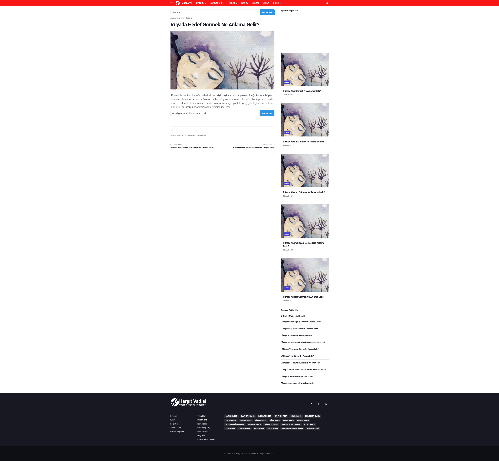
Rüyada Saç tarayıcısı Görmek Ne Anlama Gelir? (301, 363)
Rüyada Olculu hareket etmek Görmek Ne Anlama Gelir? (304, 370)
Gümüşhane (216, 3)
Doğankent (202, 420)
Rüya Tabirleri (186, 18)
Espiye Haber (231, 420)
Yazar (266, 3)
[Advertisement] (305, 31)
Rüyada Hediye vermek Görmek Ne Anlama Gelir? (192, 147)
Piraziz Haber (303, 420)
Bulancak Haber (248, 416)
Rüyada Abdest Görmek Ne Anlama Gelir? (303, 296)
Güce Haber (275, 420)
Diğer (276, 3)
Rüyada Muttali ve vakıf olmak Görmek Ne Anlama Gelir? (304, 342)
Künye (173, 420)
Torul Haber (273, 428)
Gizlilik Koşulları (177, 432)
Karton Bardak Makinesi (207, 440)
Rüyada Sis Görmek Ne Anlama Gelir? (297, 335)
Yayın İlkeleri (175, 428)
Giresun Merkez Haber (291, 424)
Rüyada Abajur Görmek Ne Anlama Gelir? (303, 141)
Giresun (200, 3)
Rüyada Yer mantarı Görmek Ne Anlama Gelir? (301, 349)
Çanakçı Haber (281, 416)
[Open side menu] (171, 3)
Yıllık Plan (201, 416)
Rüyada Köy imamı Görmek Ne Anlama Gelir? (300, 329)
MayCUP (201, 436)
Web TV (244, 3)
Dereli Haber (296, 416)
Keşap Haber (288, 420)
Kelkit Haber (309, 424)
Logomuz (174, 424)
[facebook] (311, 403)
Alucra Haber (231, 416)
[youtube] (318, 403)
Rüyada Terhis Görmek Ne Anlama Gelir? (298, 376)
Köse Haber (230, 428)
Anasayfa (187, 3)
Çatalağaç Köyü (204, 428)
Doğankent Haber (312, 416)
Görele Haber (261, 420)
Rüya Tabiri (202, 424)
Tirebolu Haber (254, 424)
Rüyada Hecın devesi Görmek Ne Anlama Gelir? (253, 147)
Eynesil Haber (246, 420)
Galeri (255, 3)
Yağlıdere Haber (271, 424)
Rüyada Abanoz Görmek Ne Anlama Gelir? (304, 192)
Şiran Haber (259, 428)
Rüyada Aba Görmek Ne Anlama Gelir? (302, 91)
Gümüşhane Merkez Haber (292, 428)
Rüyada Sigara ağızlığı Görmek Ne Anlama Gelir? (301, 322)
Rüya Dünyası (203, 432)
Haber (232, 3)
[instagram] (326, 403)
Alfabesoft (253, 453)
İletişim (173, 416)
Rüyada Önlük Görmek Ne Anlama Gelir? (298, 383)
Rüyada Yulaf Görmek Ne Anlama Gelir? (298, 356)
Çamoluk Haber (264, 416)
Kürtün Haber (244, 428)
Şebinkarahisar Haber (235, 424)
